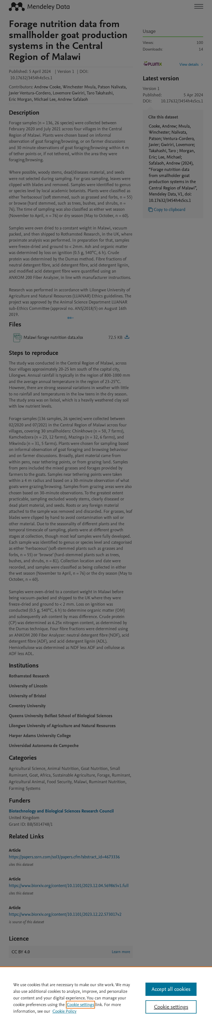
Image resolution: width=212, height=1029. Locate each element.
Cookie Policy (64, 1011)
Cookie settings (80, 1005)
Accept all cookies (171, 989)
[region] (106, 998)
